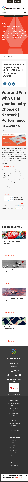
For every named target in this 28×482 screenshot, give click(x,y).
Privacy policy (14, 455)
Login (14, 415)
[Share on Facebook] (5, 84)
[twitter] (8, 375)
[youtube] (20, 375)
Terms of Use (14, 452)
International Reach (14, 413)
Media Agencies (14, 465)
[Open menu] (25, 12)
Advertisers (14, 405)
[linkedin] (16, 375)
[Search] (20, 12)
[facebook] (12, 375)
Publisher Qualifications (14, 423)
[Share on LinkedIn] (13, 84)
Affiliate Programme (14, 447)
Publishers (14, 425)
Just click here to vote (8, 166)
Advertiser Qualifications (14, 403)
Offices (14, 440)
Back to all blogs (8, 56)
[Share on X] (9, 84)
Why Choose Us (14, 408)
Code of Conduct (14, 450)
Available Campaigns (14, 430)
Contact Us (14, 366)
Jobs (14, 445)
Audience (14, 410)
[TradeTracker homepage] (14, 8)
